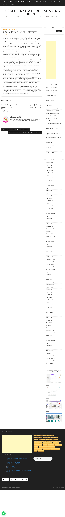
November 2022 (49, 266)
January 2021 (49, 304)
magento (36, 450)
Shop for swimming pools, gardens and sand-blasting (19, 470)
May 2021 (48, 294)
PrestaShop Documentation (52, 123)
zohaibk (5, 34)
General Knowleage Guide (52, 103)
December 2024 (49, 208)
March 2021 (48, 299)
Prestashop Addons (13, 1)
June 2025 (48, 193)
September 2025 (49, 185)
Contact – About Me (8, 4)
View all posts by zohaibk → (16, 124)
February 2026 (49, 175)
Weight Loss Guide (50, 152)
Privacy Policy (10, 466)
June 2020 (48, 317)
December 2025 (49, 180)
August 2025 (49, 188)
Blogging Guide (49, 92)
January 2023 (49, 261)
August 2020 (49, 312)
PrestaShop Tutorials (50, 125)
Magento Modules (50, 115)
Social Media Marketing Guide (52, 137)
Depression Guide (50, 95)
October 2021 (49, 282)
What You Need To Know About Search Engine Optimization (35, 106)
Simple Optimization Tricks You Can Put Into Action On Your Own (25, 132)
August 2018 (49, 363)
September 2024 (49, 213)
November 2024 (49, 210)
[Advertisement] (51, 60)
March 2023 (48, 256)
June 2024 (48, 221)
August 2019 (49, 343)
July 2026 (48, 162)
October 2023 (49, 238)
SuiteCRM (48, 139)
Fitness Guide (49, 100)
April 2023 (48, 254)
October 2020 (49, 307)
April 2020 (48, 322)
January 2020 (49, 330)
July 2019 (48, 345)
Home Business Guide (51, 108)
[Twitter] (23, 479)
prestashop (52, 435)
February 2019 (49, 353)
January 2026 (49, 177)
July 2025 (48, 190)
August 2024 (49, 216)
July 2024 (48, 218)
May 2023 (48, 251)
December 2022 (49, 264)
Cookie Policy (10, 469)
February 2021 (49, 302)
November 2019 (49, 335)
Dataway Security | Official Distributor (16, 473)
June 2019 (48, 348)
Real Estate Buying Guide (51, 128)
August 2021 (49, 287)
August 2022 (49, 271)
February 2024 (49, 228)
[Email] (15, 479)
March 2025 (48, 200)
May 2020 (48, 320)
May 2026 (48, 167)
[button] (4, 513)
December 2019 (49, 332)
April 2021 (48, 297)
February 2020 (49, 327)
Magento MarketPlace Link (13, 465)
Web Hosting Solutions (41, 1)
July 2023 (48, 246)
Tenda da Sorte (10, 471)
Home (4, 1)
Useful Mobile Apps (55, 1)
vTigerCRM (48, 147)
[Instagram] (8, 479)
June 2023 (48, 249)
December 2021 (49, 277)
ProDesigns (61, 487)
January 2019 (49, 355)
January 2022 (49, 274)
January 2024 (49, 231)
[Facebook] (4, 479)
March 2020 (48, 325)
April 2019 (48, 350)
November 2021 (49, 279)
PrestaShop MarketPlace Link (13, 463)
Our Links (18, 104)
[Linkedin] (12, 479)
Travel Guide (49, 145)
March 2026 (48, 172)
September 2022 (49, 269)
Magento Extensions (26, 1)
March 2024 (48, 226)
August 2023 (49, 243)
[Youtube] (27, 479)
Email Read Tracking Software (52, 97)
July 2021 (48, 289)
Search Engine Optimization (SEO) (11, 29)
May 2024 (48, 223)
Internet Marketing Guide (52, 113)
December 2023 (49, 233)
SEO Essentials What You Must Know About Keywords (15, 129)
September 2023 (49, 241)
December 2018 (49, 358)
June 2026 (48, 165)
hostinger (50, 439)
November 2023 (49, 236)
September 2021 (49, 284)
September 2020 (49, 310)
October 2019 (49, 337)
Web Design (48, 150)
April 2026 (48, 170)
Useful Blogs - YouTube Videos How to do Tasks (17, 461)
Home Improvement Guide (52, 110)
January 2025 (49, 205)
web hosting (36, 439)
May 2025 (48, 195)
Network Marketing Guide (52, 120)
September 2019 (49, 340)
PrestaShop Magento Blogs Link (14, 462)
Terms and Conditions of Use (13, 467)
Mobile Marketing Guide (51, 118)
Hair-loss (48, 105)
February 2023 (49, 259)
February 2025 (49, 203)
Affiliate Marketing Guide (51, 90)
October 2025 (49, 183)
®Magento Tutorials (50, 87)
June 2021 (48, 292)
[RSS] (19, 479)
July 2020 (48, 315)
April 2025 (48, 198)
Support (48, 142)
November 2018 (49, 360)
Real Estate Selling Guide (51, 131)
